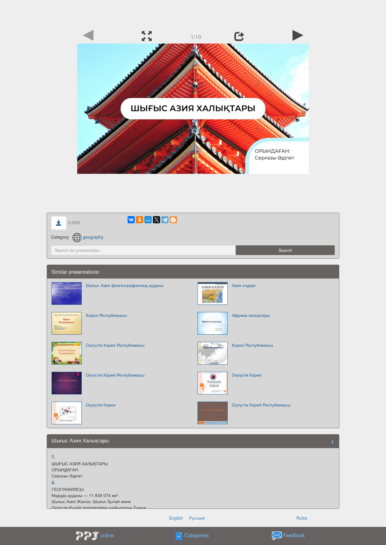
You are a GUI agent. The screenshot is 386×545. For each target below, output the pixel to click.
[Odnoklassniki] (139, 219)
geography (93, 237)
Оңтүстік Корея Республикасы (115, 345)
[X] (156, 219)
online (107, 535)
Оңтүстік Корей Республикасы (115, 375)
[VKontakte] (131, 219)
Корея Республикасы (106, 315)
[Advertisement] (193, 13)
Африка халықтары (251, 315)
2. (53, 482)
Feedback (294, 535)
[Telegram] (165, 219)
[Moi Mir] (148, 219)
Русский (197, 518)
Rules (301, 518)
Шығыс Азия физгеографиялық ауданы (124, 285)
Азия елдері (243, 285)
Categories (197, 535)
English (176, 518)
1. (53, 456)
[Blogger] (173, 219)
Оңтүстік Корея (246, 375)
